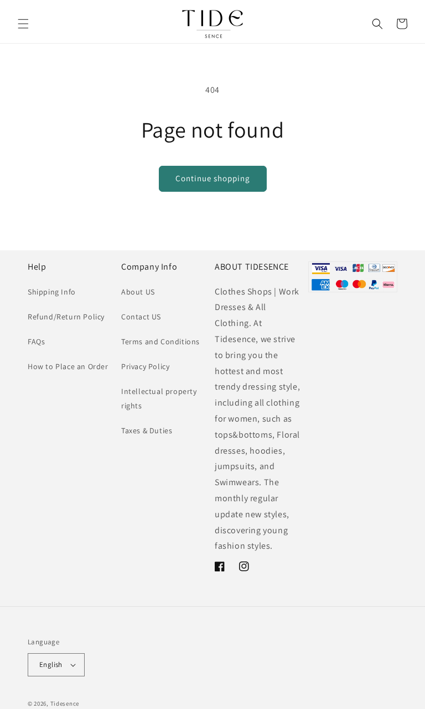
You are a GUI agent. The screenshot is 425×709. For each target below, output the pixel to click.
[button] (23, 24)
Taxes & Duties (146, 430)
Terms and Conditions (160, 341)
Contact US (141, 317)
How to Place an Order (68, 366)
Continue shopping (212, 178)
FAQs (36, 341)
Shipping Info (52, 292)
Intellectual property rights (159, 398)
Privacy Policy (145, 366)
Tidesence (64, 703)
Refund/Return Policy (66, 317)
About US (138, 292)
